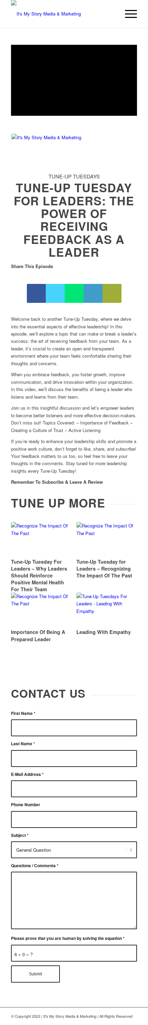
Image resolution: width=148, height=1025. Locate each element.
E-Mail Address (27, 774)
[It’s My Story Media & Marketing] (61, 14)
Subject (20, 835)
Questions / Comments (35, 866)
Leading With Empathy (103, 631)
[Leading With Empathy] (106, 610)
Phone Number (25, 805)
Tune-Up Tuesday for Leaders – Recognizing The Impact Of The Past (104, 568)
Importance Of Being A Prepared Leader (38, 635)
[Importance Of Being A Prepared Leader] (41, 610)
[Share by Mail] (112, 293)
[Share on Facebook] (36, 293)
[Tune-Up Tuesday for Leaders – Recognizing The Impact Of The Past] (106, 539)
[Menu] (127, 14)
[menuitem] (127, 14)
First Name (23, 713)
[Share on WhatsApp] (74, 293)
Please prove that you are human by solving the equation (68, 938)
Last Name (23, 744)
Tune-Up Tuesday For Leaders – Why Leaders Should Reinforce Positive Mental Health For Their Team (39, 575)
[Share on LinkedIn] (93, 293)
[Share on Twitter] (55, 293)
